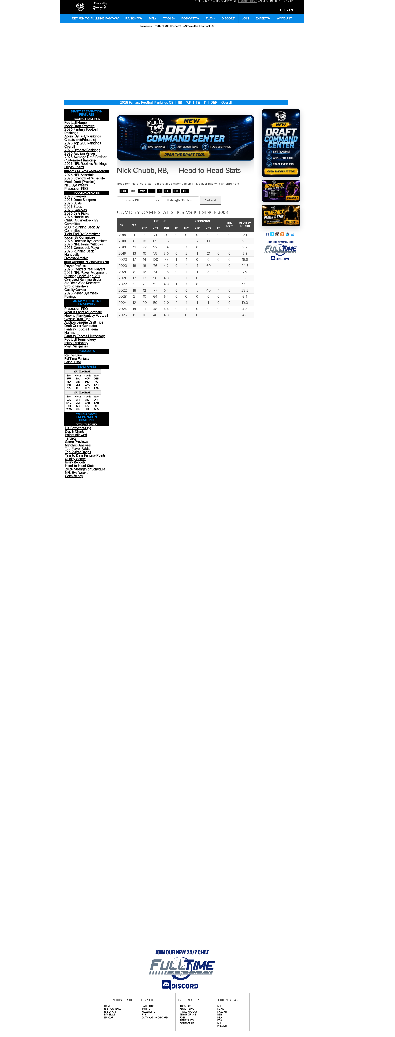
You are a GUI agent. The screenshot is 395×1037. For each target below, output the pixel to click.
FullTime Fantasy (76, 359)
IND (87, 381)
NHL (219, 1023)
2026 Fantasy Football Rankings (81, 131)
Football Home (75, 123)
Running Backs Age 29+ (82, 276)
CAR (87, 402)
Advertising (187, 1009)
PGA (219, 1020)
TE (198, 102)
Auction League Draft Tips (83, 322)
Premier (222, 1026)
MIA (69, 381)
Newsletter (149, 1012)
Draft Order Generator (80, 326)
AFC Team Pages (83, 371)
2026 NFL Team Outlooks (83, 244)
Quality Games (75, 290)
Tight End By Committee (82, 234)
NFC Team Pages (83, 392)
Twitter (158, 26)
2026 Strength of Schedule (84, 178)
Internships (187, 1020)
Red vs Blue (73, 355)
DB (185, 191)
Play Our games (76, 346)
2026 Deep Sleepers (80, 200)
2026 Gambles (75, 210)
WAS (69, 409)
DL (167, 191)
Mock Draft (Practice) (79, 126)
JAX (87, 384)
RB (180, 102)
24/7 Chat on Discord (155, 1017)
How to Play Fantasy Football (86, 315)
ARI (96, 399)
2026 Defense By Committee (85, 241)
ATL (87, 399)
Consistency (74, 476)
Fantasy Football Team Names (81, 331)
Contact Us (207, 26)
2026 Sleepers (75, 196)
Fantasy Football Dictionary (84, 336)
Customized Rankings (80, 160)
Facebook (146, 26)
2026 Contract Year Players (84, 269)
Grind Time (72, 362)
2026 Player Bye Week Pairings (81, 295)
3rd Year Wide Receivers (82, 283)
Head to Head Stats (79, 466)
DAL (69, 399)
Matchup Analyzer (78, 445)
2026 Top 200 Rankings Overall (82, 145)
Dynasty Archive (76, 258)
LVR (96, 384)
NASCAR (108, 1017)
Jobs (182, 1017)
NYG (69, 402)
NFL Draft (110, 1012)
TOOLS (169, 18)
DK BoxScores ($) (78, 428)
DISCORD (228, 18)
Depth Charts (74, 167)
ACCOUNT (284, 18)
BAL (78, 378)
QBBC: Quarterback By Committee (81, 222)
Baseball (109, 1014)
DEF (214, 102)
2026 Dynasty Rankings (82, 150)
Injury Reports (75, 462)
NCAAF (221, 1009)
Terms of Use (188, 1014)
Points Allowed (76, 435)
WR (188, 102)
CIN (78, 381)
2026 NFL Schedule (79, 175)
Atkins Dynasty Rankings (82, 136)
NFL (152, 18)
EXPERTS (263, 18)
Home (107, 1006)
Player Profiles (75, 266)
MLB (219, 1014)
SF (96, 406)
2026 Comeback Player (82, 248)
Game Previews (76, 442)
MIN (78, 409)
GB (78, 406)
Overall (226, 102)
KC (96, 381)
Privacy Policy (188, 1012)
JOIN (245, 18)
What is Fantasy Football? (83, 312)
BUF (69, 378)
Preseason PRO (76, 189)
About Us (185, 1006)
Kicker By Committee (79, 237)
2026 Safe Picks (76, 213)
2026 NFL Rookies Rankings (85, 164)
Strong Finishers (76, 286)
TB (87, 409)
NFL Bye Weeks (76, 185)
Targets (70, 438)
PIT (78, 388)
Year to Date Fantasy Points (85, 455)
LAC (96, 388)
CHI (78, 399)
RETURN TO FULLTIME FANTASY (95, 18)
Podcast (176, 26)
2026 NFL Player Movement (85, 273)
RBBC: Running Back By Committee (81, 229)
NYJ (69, 388)
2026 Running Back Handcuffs (79, 253)
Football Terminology (80, 339)
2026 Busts (73, 203)
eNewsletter (190, 26)
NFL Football (112, 1009)
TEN (87, 388)
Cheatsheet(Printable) (80, 140)
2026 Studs (73, 207)
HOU (87, 378)
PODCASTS (190, 18)
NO (87, 406)
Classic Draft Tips (77, 319)
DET (78, 402)
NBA (219, 1017)
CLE (78, 384)
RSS (167, 26)
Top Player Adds (77, 449)
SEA (96, 409)
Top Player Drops (78, 452)
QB (171, 102)
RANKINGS (133, 18)
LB (176, 191)
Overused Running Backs (83, 279)
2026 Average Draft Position (85, 157)
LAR (96, 402)
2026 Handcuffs (76, 217)
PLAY (210, 18)
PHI (69, 406)
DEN (96, 378)
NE (69, 384)
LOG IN (286, 10)
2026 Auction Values (80, 153)
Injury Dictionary (76, 343)
